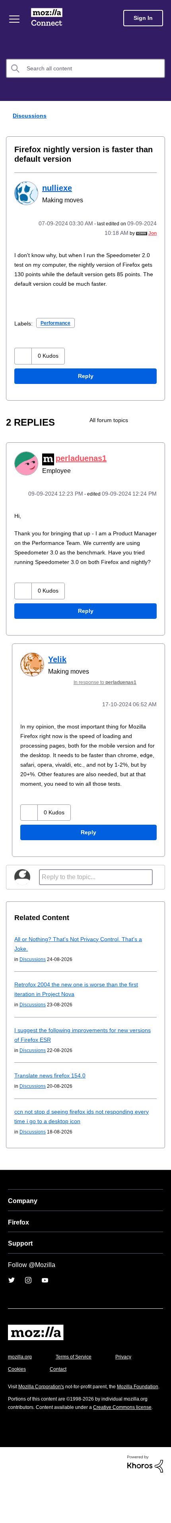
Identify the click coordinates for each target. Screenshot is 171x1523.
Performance (58, 332)
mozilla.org (21, 1385)
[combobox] (85, 68)
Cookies (59, 1398)
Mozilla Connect (47, 18)
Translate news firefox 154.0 (52, 1104)
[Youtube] (45, 1308)
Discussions (28, 115)
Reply (85, 385)
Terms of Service (78, 1385)
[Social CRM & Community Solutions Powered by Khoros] (145, 1508)
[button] (23, 365)
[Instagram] (28, 1308)
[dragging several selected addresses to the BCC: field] (158, 429)
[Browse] (14, 19)
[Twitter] (11, 1308)
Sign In (143, 18)
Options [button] (160, 116)
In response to (110, 701)
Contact (102, 1398)
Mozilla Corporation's (44, 1415)
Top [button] (11, 1505)
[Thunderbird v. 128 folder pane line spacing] (145, 429)
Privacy (16, 1398)
